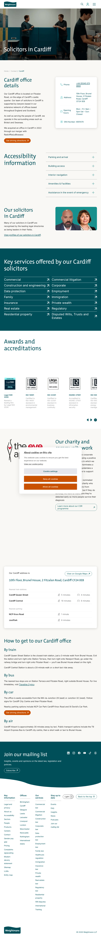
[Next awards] (91, 420)
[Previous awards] (88, 420)
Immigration (40, 862)
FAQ (52, 808)
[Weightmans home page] (12, 930)
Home (6, 71)
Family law (39, 851)
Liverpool (23, 821)
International (40, 906)
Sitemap (7, 867)
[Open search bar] (80, 4)
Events (53, 804)
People (7, 823)
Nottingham (24, 837)
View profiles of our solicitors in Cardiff (22, 235)
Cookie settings (50, 471)
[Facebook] (79, 753)
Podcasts (54, 820)
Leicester (23, 817)
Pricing (7, 846)
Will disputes (40, 902)
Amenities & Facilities (59, 183)
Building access (56, 166)
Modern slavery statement (8, 860)
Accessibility (9, 815)
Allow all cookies (50, 487)
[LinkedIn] (68, 753)
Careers (7, 831)
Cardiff (22, 806)
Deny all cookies (50, 479)
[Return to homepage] (10, 4)
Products (7, 827)
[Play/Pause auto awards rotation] (95, 419)
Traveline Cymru (26, 684)
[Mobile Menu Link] (94, 4)
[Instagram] (73, 753)
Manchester (25, 829)
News (53, 816)
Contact (14, 71)
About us (7, 811)
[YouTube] (84, 753)
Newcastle (24, 833)
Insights (54, 812)
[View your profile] (87, 4)
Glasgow (23, 810)
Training (38, 909)
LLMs (6, 871)
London (23, 825)
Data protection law (39, 836)
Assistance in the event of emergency (68, 192)
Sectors (7, 819)
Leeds (22, 813)
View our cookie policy (33, 464)
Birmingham (24, 802)
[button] (12, 770)
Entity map (8, 875)
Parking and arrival (58, 157)
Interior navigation (57, 175)
